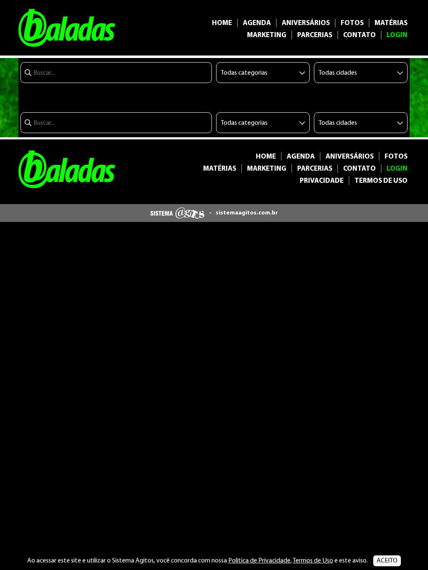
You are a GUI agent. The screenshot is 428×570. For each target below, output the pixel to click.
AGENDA (257, 23)
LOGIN (397, 35)
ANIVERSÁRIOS (306, 23)
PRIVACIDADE (322, 180)
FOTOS (352, 23)
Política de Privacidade (259, 560)
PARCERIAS (314, 35)
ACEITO (387, 560)
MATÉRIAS (391, 23)
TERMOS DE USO (381, 180)
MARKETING (266, 35)
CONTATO (359, 35)
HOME (222, 23)
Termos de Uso (313, 560)
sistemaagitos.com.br (247, 213)
